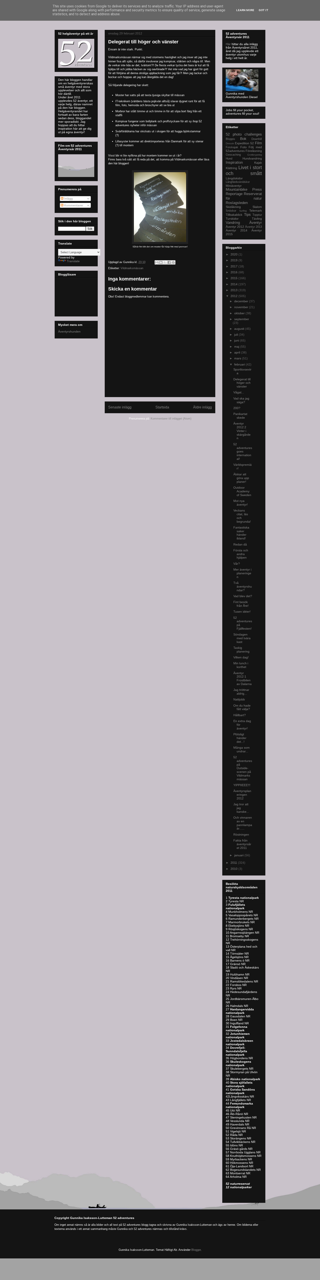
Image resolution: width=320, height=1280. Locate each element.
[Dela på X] (165, 262)
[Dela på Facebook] (169, 262)
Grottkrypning (254, 154)
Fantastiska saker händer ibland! (241, 533)
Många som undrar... (241, 749)
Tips (247, 214)
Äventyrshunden (69, 331)
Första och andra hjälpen (240, 554)
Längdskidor (234, 178)
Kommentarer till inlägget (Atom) (171, 418)
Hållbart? (239, 715)
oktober (240, 313)
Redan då (240, 544)
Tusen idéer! (242, 611)
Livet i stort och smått (244, 170)
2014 (234, 284)
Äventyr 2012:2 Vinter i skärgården (242, 431)
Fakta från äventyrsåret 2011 (242, 844)
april (237, 352)
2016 (234, 272)
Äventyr (255, 223)
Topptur (257, 214)
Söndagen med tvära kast (242, 638)
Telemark (255, 210)
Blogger (196, 1249)
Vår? (236, 563)
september (241, 319)
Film (258, 143)
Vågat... (238, 392)
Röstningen (241, 834)
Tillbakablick (234, 214)
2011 (234, 862)
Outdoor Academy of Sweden (242, 491)
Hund (229, 158)
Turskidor (232, 218)
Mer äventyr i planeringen (242, 573)
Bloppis (230, 139)
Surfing (243, 210)
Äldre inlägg (202, 407)
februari (240, 364)
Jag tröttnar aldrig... (241, 691)
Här (229, 44)
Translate (73, 261)
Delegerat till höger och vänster (242, 382)
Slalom (257, 207)
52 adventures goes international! (242, 451)
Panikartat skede (240, 415)
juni (237, 340)
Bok (243, 139)
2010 (234, 868)
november (241, 307)
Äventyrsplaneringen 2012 (242, 794)
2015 (234, 278)
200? (236, 408)
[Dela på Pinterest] (173, 262)
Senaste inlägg (119, 407)
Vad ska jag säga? (241, 400)
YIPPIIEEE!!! (241, 785)
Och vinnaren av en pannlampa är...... (242, 823)
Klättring (231, 168)
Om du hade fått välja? (242, 707)
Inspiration (234, 162)
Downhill (256, 139)
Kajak (258, 162)
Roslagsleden (237, 203)
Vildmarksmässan (132, 268)
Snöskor (231, 210)
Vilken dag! (241, 657)
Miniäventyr (234, 185)
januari (239, 855)
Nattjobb (239, 699)
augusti (239, 328)
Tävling (257, 218)
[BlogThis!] (161, 262)
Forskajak (232, 147)
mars (238, 358)
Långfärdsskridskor (238, 182)
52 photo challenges (244, 134)
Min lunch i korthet (240, 665)
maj (237, 346)
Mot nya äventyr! (240, 502)
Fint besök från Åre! (241, 603)
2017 (234, 266)
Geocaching (233, 154)
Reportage (234, 194)
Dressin (230, 143)
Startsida (162, 407)
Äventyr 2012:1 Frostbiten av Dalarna (242, 678)
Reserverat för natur (244, 196)
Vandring (233, 223)
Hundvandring (252, 158)
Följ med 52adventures (244, 149)
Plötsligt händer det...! (239, 738)
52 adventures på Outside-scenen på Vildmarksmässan (242, 768)
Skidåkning (233, 207)
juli (236, 334)
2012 (234, 296)
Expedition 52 (244, 143)
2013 (234, 290)
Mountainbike (236, 189)
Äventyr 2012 (235, 226)
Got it (263, 10)
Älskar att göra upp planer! (241, 478)
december (241, 301)
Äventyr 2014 (236, 230)
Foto (243, 147)
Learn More (245, 10)
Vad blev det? (242, 596)
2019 (234, 260)
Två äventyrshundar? (242, 586)
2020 (234, 254)
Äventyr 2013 (253, 226)
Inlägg (68, 198)
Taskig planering (241, 649)
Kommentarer (73, 205)
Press (257, 189)
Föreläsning (254, 151)
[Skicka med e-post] (157, 262)
